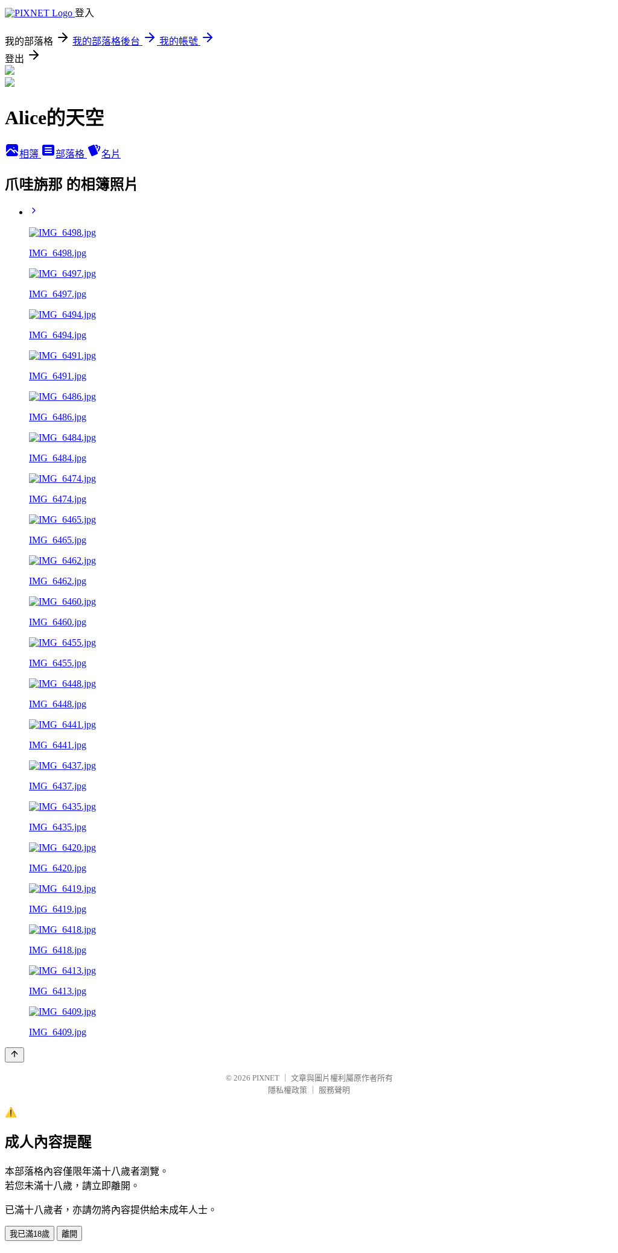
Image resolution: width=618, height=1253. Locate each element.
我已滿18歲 (29, 1234)
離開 (69, 1234)
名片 (111, 154)
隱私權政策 (287, 1089)
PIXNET (265, 1077)
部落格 (71, 154)
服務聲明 (334, 1089)
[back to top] (14, 1054)
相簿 (30, 154)
